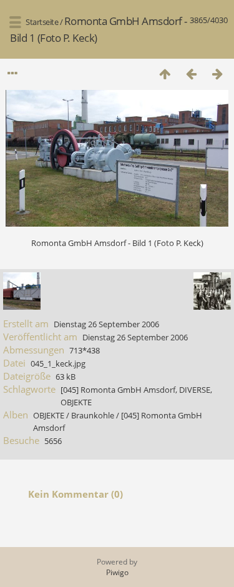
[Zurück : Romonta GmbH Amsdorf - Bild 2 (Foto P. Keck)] (191, 73)
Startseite (42, 21)
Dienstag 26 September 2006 (106, 324)
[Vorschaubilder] (165, 73)
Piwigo (117, 572)
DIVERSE (194, 389)
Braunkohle (92, 415)
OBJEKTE (76, 402)
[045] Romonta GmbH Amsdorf (118, 389)
